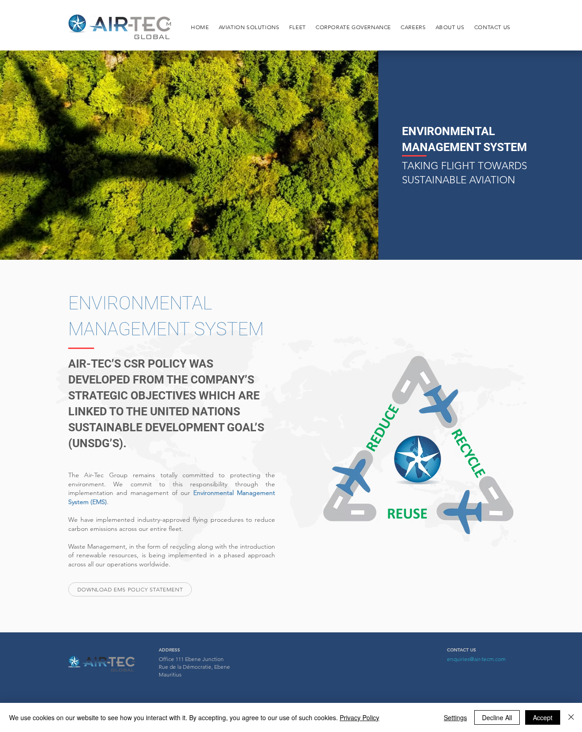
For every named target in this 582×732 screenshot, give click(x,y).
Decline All (497, 717)
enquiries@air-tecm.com (476, 659)
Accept (542, 717)
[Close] (571, 717)
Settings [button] (455, 717)
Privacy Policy (359, 717)
